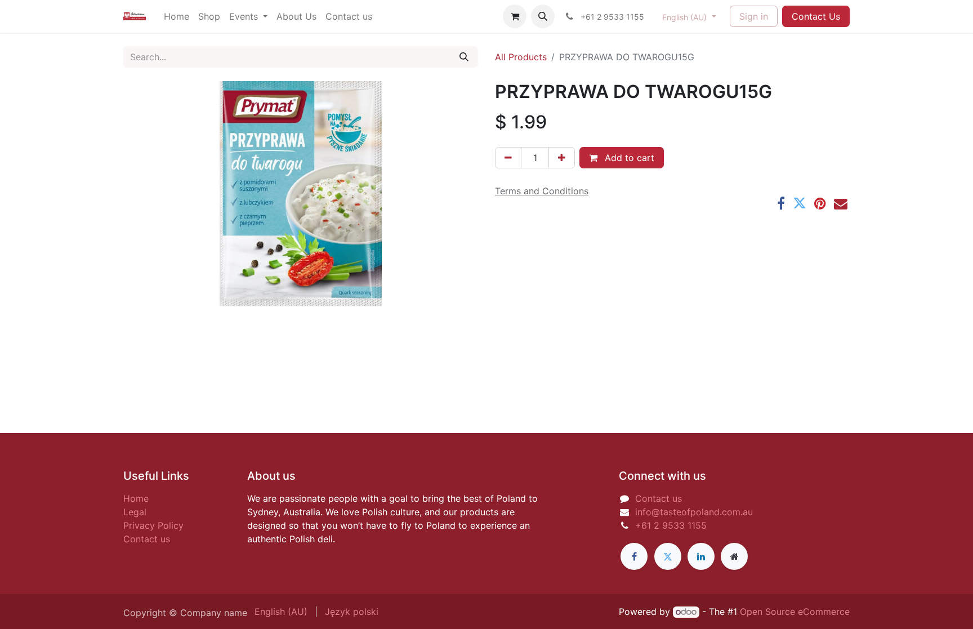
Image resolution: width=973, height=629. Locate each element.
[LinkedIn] (701, 556)
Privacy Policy (153, 525)
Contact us (146, 539)
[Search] (464, 57)
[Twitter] (799, 203)
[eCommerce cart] (514, 16)
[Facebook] (781, 203)
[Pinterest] (820, 203)
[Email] (840, 203)
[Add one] (561, 157)
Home (136, 498)
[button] (543, 16)
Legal (134, 512)
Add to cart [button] (628, 157)
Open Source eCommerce (795, 611)
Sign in (753, 16)
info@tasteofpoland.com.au (694, 512)
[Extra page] (734, 556)
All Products (521, 57)
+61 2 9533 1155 (671, 525)
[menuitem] (176, 16)
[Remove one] (508, 157)
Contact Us (816, 16)
